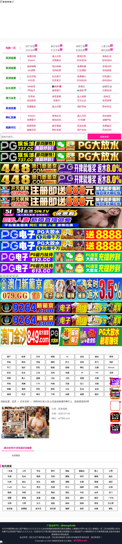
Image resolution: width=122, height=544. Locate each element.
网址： (55, 418)
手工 (9, 367)
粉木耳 (38, 508)
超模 (38, 378)
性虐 (53, 487)
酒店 (111, 482)
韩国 (53, 357)
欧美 (23, 357)
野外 (53, 471)
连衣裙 (9, 508)
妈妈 (82, 503)
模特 (53, 362)
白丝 (38, 492)
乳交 (23, 394)
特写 (82, 476)
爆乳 (111, 508)
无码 (53, 373)
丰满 (9, 476)
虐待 (82, 498)
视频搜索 (104, 136)
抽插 (82, 487)
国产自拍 (30, 46)
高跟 (23, 389)
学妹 (9, 362)
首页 (14, 401)
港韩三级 (80, 46)
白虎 (9, 482)
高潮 (96, 482)
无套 (67, 383)
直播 (82, 378)
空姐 (38, 362)
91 (67, 357)
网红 (82, 367)
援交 (97, 394)
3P (82, 373)
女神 (111, 487)
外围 (96, 487)
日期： (55, 413)
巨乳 (38, 367)
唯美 (38, 476)
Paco (24, 487)
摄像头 (82, 471)
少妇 (53, 378)
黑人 (96, 471)
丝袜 (82, 362)
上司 (24, 471)
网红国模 (105, 50)
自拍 (82, 357)
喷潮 (24, 498)
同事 (9, 378)
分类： (55, 408)
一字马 (111, 498)
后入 (82, 383)
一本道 (9, 471)
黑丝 (53, 492)
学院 (24, 492)
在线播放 (16, 455)
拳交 (38, 394)
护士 (67, 362)
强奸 (111, 362)
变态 (38, 487)
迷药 (82, 508)
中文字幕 (55, 50)
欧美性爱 (80, 50)
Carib (9, 487)
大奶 (67, 378)
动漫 (67, 373)
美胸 (23, 383)
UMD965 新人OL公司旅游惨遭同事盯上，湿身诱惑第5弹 (61, 401)
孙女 (38, 482)
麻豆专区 (55, 46)
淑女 (24, 482)
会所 (96, 492)
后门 (111, 492)
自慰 (67, 394)
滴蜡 (67, 482)
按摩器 (24, 508)
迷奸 (23, 367)
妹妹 (67, 503)
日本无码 (30, 50)
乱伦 (82, 389)
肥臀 (9, 498)
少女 (67, 389)
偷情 (9, 394)
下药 (53, 394)
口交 (38, 373)
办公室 (111, 503)
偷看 (53, 482)
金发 (97, 389)
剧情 (67, 367)
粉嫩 (53, 498)
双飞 (97, 362)
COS (38, 383)
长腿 (82, 482)
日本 (38, 357)
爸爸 (96, 503)
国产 (9, 357)
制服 (53, 367)
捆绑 (67, 508)
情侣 (23, 362)
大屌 (24, 503)
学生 (38, 471)
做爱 (82, 394)
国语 (67, 498)
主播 (97, 367)
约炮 (53, 383)
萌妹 (67, 471)
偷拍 (97, 357)
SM (96, 373)
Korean (111, 367)
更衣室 (53, 508)
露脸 (67, 476)
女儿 (38, 503)
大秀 (111, 471)
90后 (82, 492)
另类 (111, 373)
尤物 (97, 383)
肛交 (9, 373)
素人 (23, 378)
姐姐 (53, 503)
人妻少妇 (105, 46)
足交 (23, 373)
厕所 (96, 498)
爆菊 (96, 476)
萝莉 (111, 357)
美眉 (38, 498)
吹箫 (96, 508)
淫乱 (67, 492)
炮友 (111, 476)
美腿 (9, 389)
